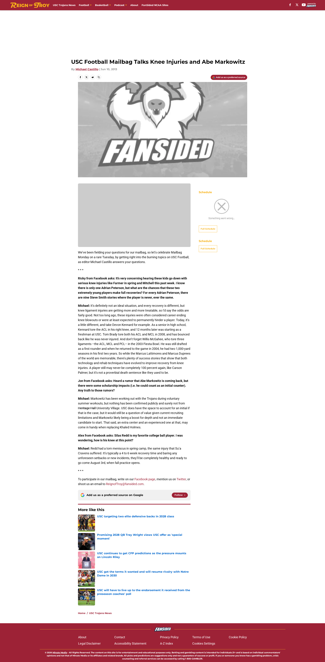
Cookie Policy (238, 637)
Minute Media (60, 652)
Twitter (181, 479)
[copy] (98, 77)
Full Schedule (208, 228)
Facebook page (144, 479)
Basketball (101, 5)
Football (84, 5)
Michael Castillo (87, 69)
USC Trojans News (64, 5)
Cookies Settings (203, 643)
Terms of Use (201, 637)
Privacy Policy (169, 637)
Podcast (119, 5)
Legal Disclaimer (89, 643)
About (134, 5)
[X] (297, 4)
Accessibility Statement (130, 643)
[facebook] (290, 4)
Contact (119, 637)
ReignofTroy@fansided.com (125, 484)
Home (81, 613)
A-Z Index (166, 643)
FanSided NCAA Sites (155, 5)
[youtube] (304, 4)
